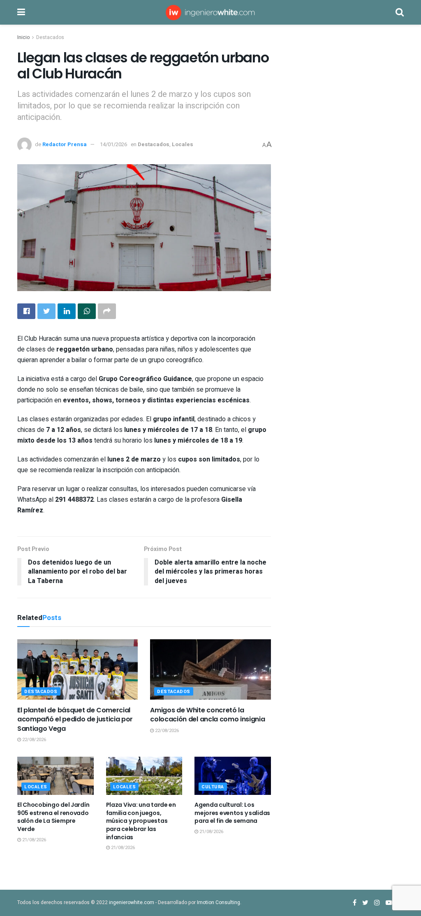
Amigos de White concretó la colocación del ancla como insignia (207, 714)
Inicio (23, 37)
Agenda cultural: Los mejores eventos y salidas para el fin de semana (232, 813)
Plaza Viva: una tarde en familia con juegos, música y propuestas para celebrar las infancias (141, 821)
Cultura (212, 786)
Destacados (50, 37)
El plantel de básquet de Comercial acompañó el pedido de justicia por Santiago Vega (75, 719)
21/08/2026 (33, 839)
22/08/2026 (33, 739)
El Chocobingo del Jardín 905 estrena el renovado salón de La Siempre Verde (53, 817)
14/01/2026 (113, 144)
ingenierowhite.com (131, 902)
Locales (182, 144)
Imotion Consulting (218, 902)
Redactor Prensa (64, 144)
